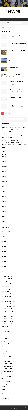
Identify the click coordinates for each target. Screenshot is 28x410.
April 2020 (3, 211)
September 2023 (5, 189)
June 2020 (3, 206)
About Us (3, 234)
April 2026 (3, 161)
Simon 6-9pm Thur (6, 343)
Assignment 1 (4, 239)
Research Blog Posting (6, 338)
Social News (4, 351)
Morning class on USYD (15, 105)
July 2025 (3, 169)
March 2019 (4, 224)
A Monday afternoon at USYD (12, 74)
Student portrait (5, 354)
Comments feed (5, 398)
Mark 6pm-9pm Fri (5, 291)
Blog (2, 271)
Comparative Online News (7, 279)
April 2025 (3, 176)
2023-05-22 (12, 44)
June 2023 (3, 196)
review (3, 341)
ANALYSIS (3, 236)
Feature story (4, 281)
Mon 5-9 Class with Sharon (7, 324)
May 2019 (3, 219)
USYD (2, 379)
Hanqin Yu (18, 62)
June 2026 (3, 156)
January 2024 (4, 184)
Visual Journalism (5, 381)
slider (2, 346)
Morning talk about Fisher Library (16, 82)
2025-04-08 (12, 36)
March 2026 (4, 164)
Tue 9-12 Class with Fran (7, 363)
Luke (17, 84)
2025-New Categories (6, 231)
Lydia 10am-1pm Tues (6, 284)
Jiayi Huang (18, 99)
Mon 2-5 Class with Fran (7, 309)
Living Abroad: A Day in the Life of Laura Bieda (17, 51)
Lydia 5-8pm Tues (5, 286)
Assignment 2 (4, 254)
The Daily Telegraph (6, 356)
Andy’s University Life (14, 90)
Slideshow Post (5, 349)
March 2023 (4, 204)
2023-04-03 (12, 62)
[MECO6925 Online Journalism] (14, 6)
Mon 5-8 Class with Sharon (7, 316)
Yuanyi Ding (18, 91)
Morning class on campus (15, 97)
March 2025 (4, 179)
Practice (3, 336)
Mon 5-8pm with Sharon (7, 321)
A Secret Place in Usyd (15, 35)
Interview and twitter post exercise (16, 59)
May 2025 (3, 174)
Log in (2, 393)
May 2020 (3, 209)
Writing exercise (5, 386)
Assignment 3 (4, 259)
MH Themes (14, 408)
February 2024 (4, 181)
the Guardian (4, 359)
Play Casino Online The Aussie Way (9, 140)
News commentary (6, 329)
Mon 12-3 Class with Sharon (8, 301)
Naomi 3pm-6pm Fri (6, 326)
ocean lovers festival (6, 331)
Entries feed (4, 396)
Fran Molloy (18, 44)
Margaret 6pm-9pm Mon (7, 289)
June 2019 (3, 216)
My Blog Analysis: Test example (17, 43)
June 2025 (3, 171)
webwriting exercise (6, 384)
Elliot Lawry (18, 53)
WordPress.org (5, 401)
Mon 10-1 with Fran (6, 299)
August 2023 (4, 191)
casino (3, 274)
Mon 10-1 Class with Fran (7, 293)
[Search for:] (14, 22)
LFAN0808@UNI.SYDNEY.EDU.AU (15, 38)
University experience (6, 376)
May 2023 (3, 199)
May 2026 (3, 159)
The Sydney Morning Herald (8, 361)
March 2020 (4, 214)
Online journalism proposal (7, 334)
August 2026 (4, 151)
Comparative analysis (6, 276)
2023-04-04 (12, 53)
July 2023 (3, 194)
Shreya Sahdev (12, 76)
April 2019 (3, 221)
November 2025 (5, 166)
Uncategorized (5, 374)
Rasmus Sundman (19, 68)
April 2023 (3, 201)
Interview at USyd (13, 67)
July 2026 (3, 154)
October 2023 (4, 186)
